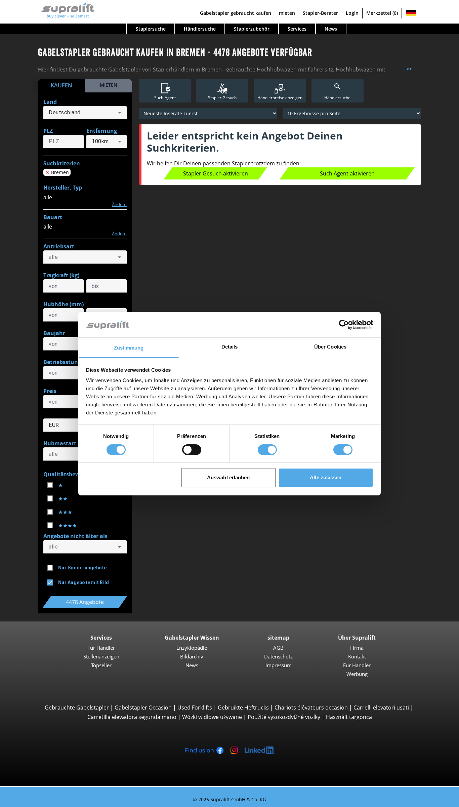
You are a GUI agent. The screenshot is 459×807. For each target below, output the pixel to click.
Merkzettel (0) (382, 13)
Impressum (278, 665)
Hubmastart (59, 443)
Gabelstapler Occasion (143, 707)
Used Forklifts (194, 707)
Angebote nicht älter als (75, 536)
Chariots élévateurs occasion (311, 707)
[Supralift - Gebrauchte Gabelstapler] (66, 9)
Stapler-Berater (320, 13)
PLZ (48, 130)
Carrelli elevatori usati (381, 707)
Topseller (101, 665)
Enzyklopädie (191, 647)
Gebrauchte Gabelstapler (77, 707)
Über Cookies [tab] (330, 347)
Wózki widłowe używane (212, 717)
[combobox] (85, 113)
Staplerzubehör (251, 29)
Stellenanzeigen (101, 656)
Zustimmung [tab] (129, 348)
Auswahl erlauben (228, 477)
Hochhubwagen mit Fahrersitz (295, 69)
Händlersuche (200, 29)
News (331, 29)
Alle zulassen (325, 477)
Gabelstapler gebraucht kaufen (235, 13)
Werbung (357, 674)
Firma (357, 647)
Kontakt (357, 656)
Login (352, 13)
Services (297, 29)
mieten (287, 13)
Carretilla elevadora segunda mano (131, 717)
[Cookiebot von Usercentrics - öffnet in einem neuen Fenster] (344, 325)
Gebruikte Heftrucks (243, 707)
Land (50, 102)
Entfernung (101, 130)
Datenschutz (278, 656)
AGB (278, 647)
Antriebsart (58, 246)
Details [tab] (229, 347)
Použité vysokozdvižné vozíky (284, 717)
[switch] (191, 449)
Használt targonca (349, 717)
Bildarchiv (191, 656)
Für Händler (101, 647)
